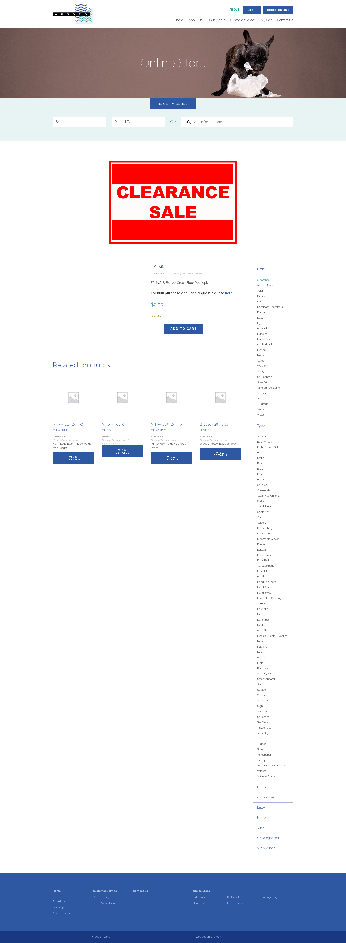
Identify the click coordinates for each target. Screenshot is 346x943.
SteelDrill (262, 382)
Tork (259, 398)
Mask (260, 625)
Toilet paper (264, 754)
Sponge (262, 711)
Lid (259, 614)
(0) (236, 9)
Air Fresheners (266, 436)
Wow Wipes (266, 848)
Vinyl (261, 828)
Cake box (262, 484)
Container (263, 511)
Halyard (262, 328)
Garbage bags (265, 565)
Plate (260, 662)
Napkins (262, 646)
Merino (261, 349)
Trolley (261, 760)
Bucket (261, 479)
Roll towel (263, 668)
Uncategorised (268, 838)
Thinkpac (262, 393)
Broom (261, 474)
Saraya (261, 371)
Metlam (262, 355)
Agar (260, 290)
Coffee (261, 501)
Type (261, 426)
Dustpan (262, 549)
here (229, 293)
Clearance (263, 279)
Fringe (261, 787)
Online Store (216, 20)
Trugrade (262, 403)
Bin (259, 452)
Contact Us (285, 20)
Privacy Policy (101, 897)
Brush (260, 468)
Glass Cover (266, 797)
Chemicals (263, 490)
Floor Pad (263, 560)
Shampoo (263, 700)
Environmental (62, 913)
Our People (59, 907)
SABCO (261, 366)
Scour (260, 684)
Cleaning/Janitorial (268, 495)
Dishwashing (265, 528)
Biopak (261, 296)
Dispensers (263, 533)
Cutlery (261, 522)
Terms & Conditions (104, 903)
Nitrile (261, 818)
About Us (195, 20)
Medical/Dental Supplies (272, 635)
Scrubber (263, 695)
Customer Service (243, 20)
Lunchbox (263, 619)
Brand (261, 269)
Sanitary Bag (264, 673)
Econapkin (263, 312)
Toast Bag (263, 733)
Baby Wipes (264, 441)
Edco (260, 317)
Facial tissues (265, 555)
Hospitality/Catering (269, 598)
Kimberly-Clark (266, 344)
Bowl (260, 463)
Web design (203, 936)
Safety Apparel (266, 678)
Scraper (262, 689)
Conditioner (264, 506)
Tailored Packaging (268, 387)
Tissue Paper (264, 727)
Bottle (260, 457)
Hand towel (264, 592)
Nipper (261, 652)
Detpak (261, 301)
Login (252, 10)
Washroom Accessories (271, 765)
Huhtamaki (264, 339)
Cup (259, 517)
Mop (260, 641)
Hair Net (262, 571)
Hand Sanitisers (266, 581)
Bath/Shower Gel (267, 447)
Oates (260, 360)
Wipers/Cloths (266, 776)
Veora (260, 409)
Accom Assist (265, 285)
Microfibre (263, 630)
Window (262, 770)
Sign (260, 706)
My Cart (266, 20)
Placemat (263, 657)
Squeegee (263, 716)
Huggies (262, 333)
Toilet (260, 749)
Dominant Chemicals (270, 306)
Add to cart (183, 329)
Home (179, 20)
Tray (259, 738)
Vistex (260, 414)
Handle (261, 576)
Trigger (261, 743)
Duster (261, 544)
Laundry (262, 608)
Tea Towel (263, 722)
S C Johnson (264, 376)
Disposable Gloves (268, 538)
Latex (261, 807)
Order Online (278, 10)
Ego (259, 323)
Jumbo (261, 603)
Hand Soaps (264, 587)
